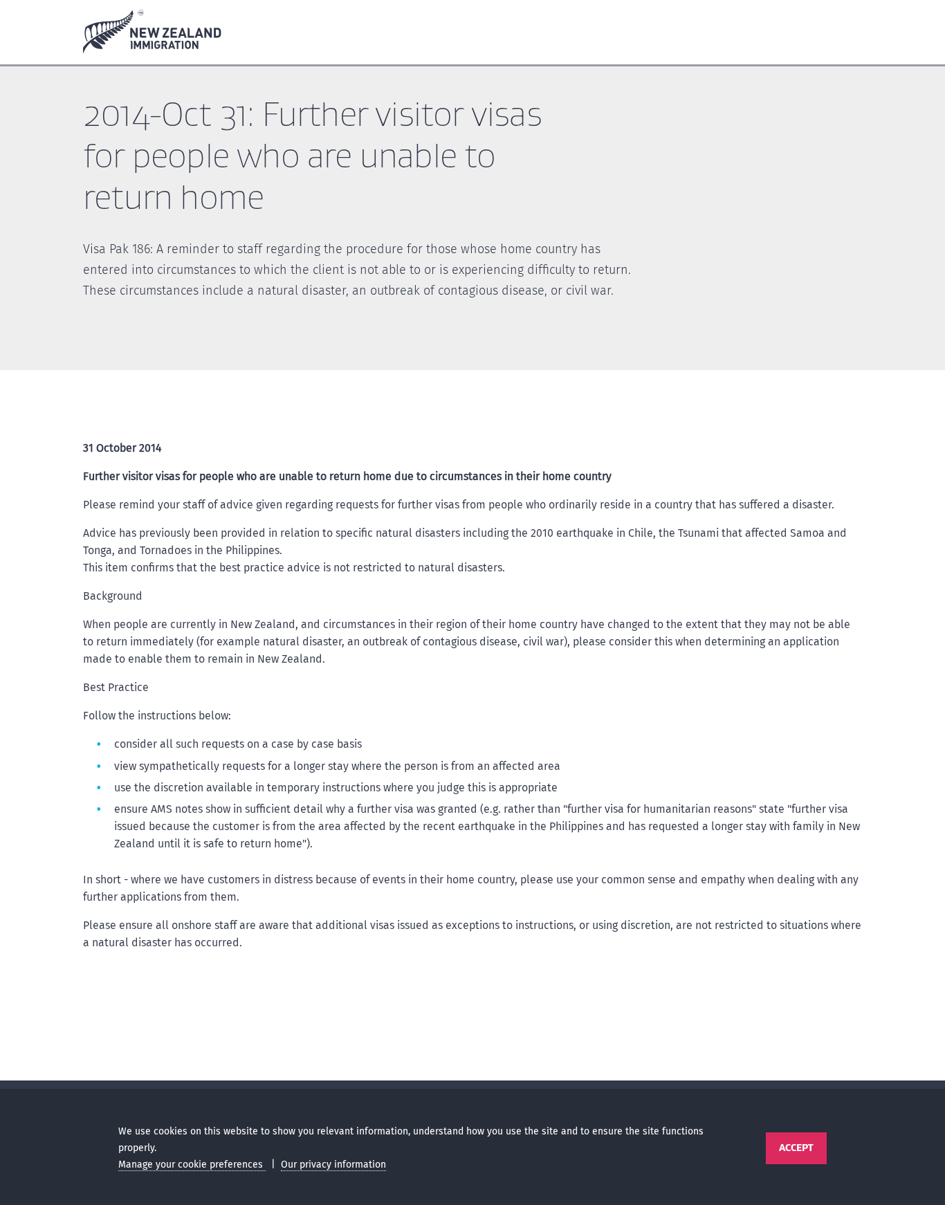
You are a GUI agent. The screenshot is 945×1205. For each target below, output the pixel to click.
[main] (472, 576)
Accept (796, 1147)
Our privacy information (333, 1164)
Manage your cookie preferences (192, 1164)
